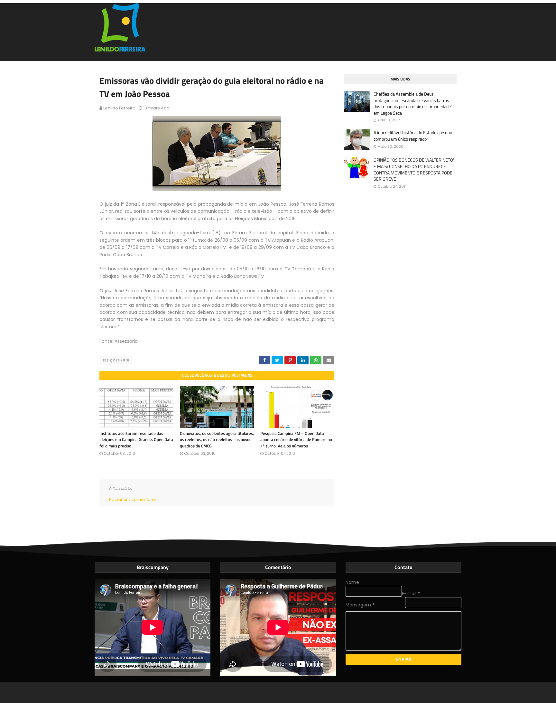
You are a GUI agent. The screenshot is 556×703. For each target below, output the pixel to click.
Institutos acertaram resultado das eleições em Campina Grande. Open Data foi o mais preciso (136, 439)
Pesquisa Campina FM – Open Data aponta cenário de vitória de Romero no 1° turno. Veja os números (296, 439)
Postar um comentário (132, 499)
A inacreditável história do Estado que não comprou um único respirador (413, 135)
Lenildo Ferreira (119, 108)
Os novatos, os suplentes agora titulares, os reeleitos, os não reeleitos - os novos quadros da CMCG (217, 439)
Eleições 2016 (116, 360)
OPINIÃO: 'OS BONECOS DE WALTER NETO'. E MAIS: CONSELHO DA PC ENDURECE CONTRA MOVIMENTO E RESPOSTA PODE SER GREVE (414, 169)
